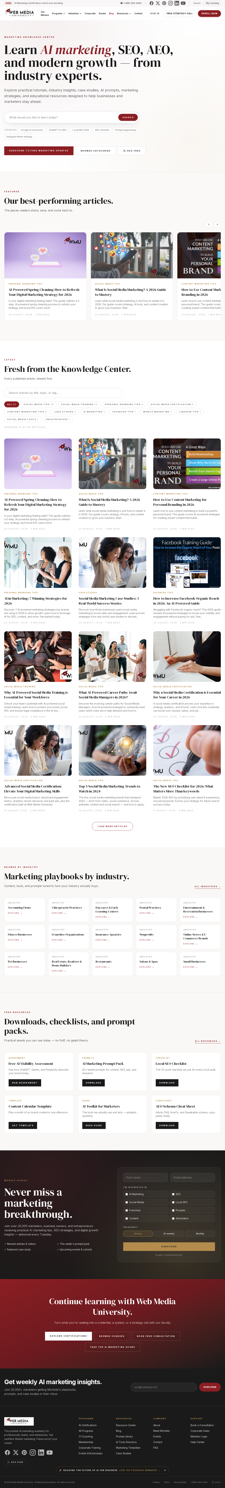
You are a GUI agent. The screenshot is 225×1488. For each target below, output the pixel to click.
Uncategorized (58, 419)
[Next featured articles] (217, 224)
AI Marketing (94, 412)
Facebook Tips (124, 412)
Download (93, 1083)
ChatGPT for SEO (58, 130)
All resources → (208, 1041)
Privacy (156, 1482)
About (156, 1425)
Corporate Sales (200, 1430)
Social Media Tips (39, 404)
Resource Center (126, 1425)
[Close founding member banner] (165, 1470)
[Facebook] (151, 3)
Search (128, 117)
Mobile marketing (157, 412)
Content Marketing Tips (27, 412)
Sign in (154, 13)
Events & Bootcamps (90, 1453)
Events (157, 1436)
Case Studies (65, 412)
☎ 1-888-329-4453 (130, 3)
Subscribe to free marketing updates (39, 150)
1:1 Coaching (86, 1436)
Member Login (199, 1436)
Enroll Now (209, 13)
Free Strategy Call (180, 13)
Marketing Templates (128, 1447)
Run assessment (25, 1083)
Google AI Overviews (32, 130)
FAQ (155, 1447)
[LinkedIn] (176, 3)
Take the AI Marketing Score (112, 1347)
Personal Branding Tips (124, 404)
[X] (157, 3)
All (11, 404)
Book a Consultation (202, 1425)
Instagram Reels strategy (19, 136)
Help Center (198, 1442)
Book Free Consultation (156, 1336)
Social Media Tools (22, 419)
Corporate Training (90, 1447)
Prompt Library (124, 1436)
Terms (167, 1482)
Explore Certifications (68, 1336)
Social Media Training (79, 404)
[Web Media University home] (19, 13)
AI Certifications (88, 1425)
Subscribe (169, 1246)
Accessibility (180, 1482)
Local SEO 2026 (81, 130)
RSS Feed (133, 151)
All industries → (208, 886)
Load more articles (112, 826)
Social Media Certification (172, 404)
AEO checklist (102, 130)
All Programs (86, 1430)
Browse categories (96, 151)
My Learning (212, 3)
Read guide (94, 1125)
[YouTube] (183, 3)
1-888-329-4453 (199, 1482)
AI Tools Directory (126, 1442)
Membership (86, 1442)
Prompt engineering (125, 130)
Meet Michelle (161, 1430)
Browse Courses (112, 1336)
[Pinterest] (164, 3)
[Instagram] (170, 3)
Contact (157, 1442)
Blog (118, 1430)
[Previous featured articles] (208, 224)
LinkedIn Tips (190, 412)
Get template (23, 1125)
